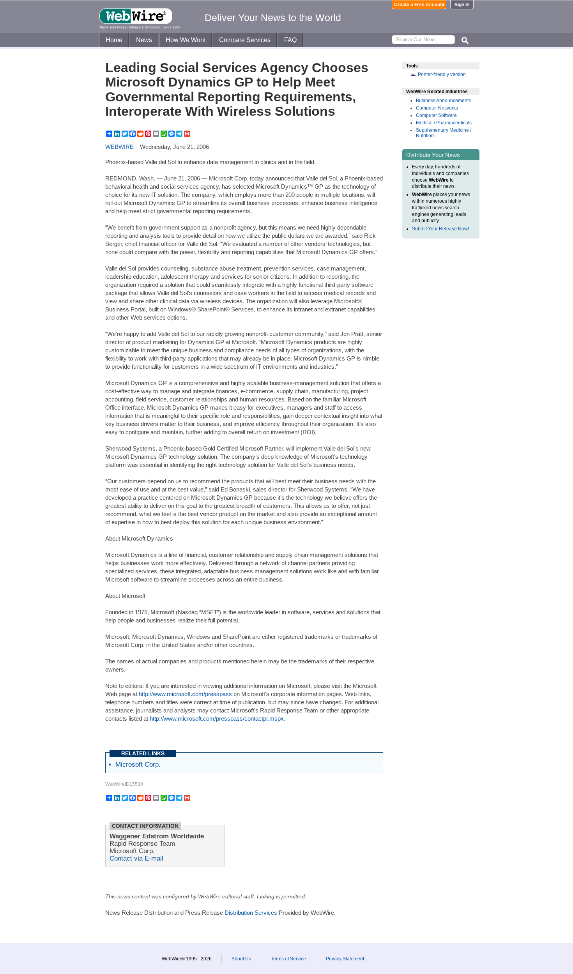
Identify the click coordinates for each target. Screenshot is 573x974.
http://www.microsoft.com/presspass (185, 694)
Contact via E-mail (136, 858)
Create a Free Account (419, 4)
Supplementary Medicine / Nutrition (443, 132)
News (144, 40)
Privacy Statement (345, 959)
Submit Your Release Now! (440, 229)
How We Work (185, 40)
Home (114, 40)
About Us (241, 959)
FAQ (290, 40)
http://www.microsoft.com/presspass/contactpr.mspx (217, 718)
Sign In (462, 4)
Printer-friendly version (442, 74)
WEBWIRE (119, 146)
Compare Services (245, 40)
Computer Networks (437, 108)
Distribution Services (251, 912)
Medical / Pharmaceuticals (444, 123)
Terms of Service (288, 959)
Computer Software (436, 115)
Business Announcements (443, 100)
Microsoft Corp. (138, 764)
